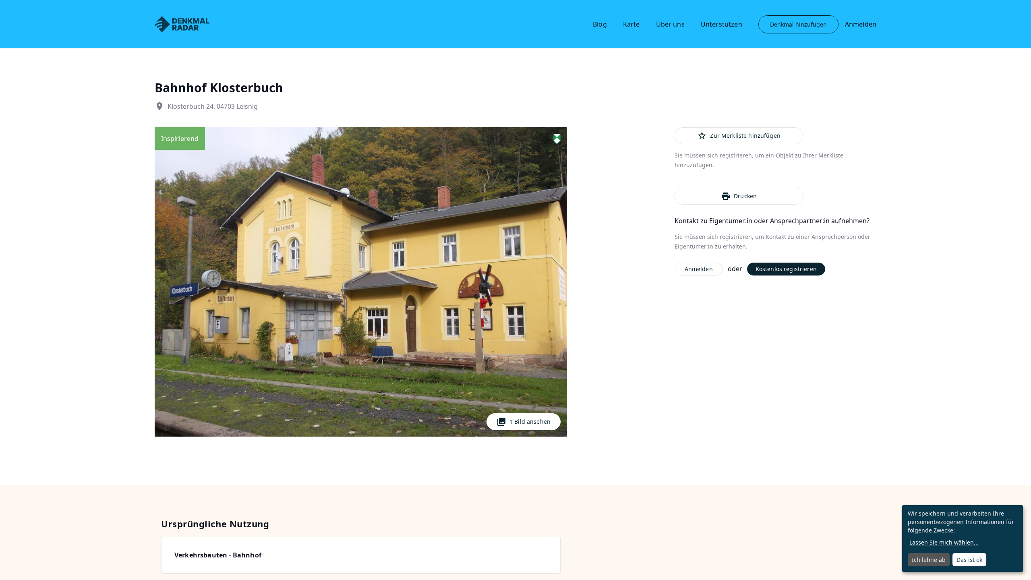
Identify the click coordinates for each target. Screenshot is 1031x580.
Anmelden (860, 24)
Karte (631, 24)
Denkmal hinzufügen (798, 24)
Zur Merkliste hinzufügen (738, 136)
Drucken (739, 196)
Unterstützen (721, 24)
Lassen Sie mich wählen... (944, 542)
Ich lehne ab (929, 559)
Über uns (670, 24)
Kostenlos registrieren (786, 269)
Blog (600, 24)
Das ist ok (969, 559)
